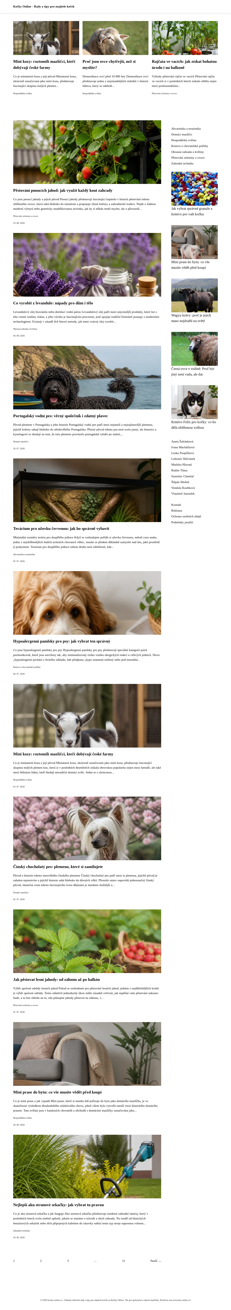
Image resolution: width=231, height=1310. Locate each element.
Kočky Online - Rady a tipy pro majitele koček (43, 6)
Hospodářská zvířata (22, 93)
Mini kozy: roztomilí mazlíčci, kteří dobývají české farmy (63, 754)
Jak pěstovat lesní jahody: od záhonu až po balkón (56, 979)
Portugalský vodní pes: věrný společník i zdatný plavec (60, 416)
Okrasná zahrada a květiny (25, 329)
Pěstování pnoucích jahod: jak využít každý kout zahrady (62, 190)
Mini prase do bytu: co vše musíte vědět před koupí (57, 1092)
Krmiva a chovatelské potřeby (27, 667)
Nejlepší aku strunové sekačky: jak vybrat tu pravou (58, 1205)
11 (123, 1260)
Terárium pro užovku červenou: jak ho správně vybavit (61, 528)
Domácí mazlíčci (21, 441)
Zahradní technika (21, 1231)
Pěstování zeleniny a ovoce (164, 93)
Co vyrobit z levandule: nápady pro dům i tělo (53, 303)
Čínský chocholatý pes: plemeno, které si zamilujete (58, 866)
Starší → (155, 1260)
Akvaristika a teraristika (24, 554)
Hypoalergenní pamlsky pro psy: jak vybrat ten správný (61, 641)
